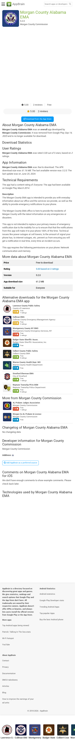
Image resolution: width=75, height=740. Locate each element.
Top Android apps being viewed (15, 625)
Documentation (9, 673)
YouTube (6, 645)
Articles (5, 686)
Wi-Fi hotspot (8, 638)
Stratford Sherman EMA (23, 373)
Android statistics (47, 594)
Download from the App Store (38, 119)
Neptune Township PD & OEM (25, 385)
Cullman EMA (18, 317)
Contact (5, 660)
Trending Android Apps (49, 607)
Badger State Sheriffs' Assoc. (25, 340)
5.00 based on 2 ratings (47, 269)
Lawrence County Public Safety (26, 306)
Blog (4, 692)
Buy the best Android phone (51, 619)
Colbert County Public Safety (25, 351)
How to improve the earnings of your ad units (18, 701)
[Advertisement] (37, 64)
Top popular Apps (47, 613)
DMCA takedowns (10, 680)
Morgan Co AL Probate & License (27, 414)
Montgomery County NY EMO (25, 328)
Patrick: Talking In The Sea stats (16, 632)
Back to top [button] (68, 714)
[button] (37, 455)
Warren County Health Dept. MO (27, 362)
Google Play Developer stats (52, 600)
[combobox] (56, 4)
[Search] (70, 4)
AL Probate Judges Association (26, 403)
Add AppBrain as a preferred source (21, 463)
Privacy (5, 667)
